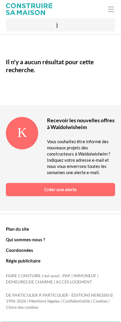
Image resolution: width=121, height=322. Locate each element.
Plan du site (17, 229)
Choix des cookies (22, 307)
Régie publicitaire (23, 260)
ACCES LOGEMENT (74, 282)
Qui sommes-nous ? (25, 239)
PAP (66, 275)
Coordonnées (19, 250)
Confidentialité (76, 301)
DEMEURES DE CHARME (29, 282)
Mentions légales (44, 301)
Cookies (100, 301)
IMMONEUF (84, 275)
